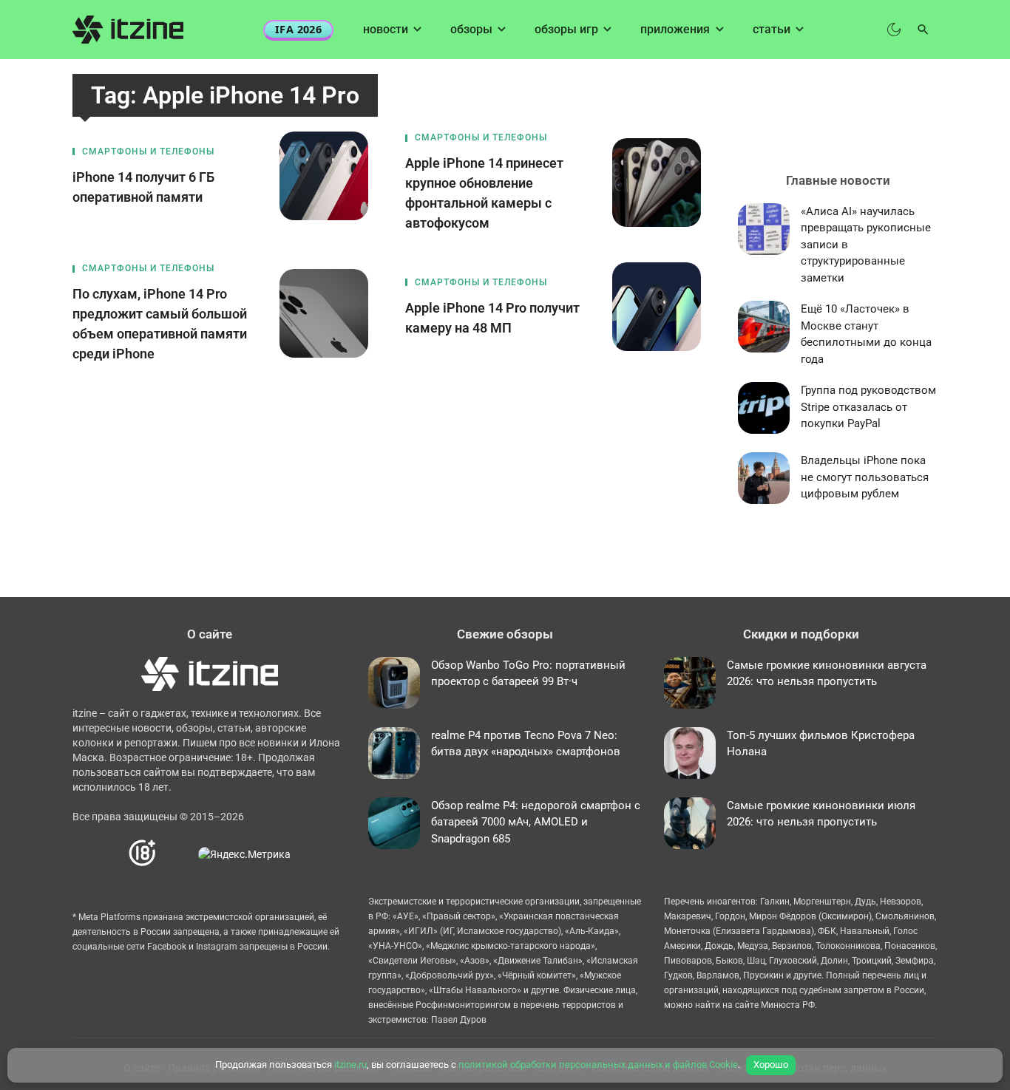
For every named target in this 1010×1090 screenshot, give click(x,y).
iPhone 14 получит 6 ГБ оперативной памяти (143, 187)
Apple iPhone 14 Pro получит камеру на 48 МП (492, 317)
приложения (675, 29)
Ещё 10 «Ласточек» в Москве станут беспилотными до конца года (866, 334)
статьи (771, 29)
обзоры (471, 29)
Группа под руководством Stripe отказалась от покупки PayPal (868, 407)
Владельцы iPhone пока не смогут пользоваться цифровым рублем (865, 477)
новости (385, 29)
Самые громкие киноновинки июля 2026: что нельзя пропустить (821, 814)
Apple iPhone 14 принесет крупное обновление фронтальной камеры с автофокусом (484, 193)
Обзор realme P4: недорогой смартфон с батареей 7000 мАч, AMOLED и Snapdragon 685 (535, 822)
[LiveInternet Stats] (177, 853)
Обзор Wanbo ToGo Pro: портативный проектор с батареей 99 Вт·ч (528, 673)
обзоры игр (566, 29)
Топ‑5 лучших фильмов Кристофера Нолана (821, 744)
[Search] (923, 29)
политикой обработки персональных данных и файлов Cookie (598, 1064)
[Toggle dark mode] (894, 29)
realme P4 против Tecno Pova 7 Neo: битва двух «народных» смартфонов (525, 744)
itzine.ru (350, 1064)
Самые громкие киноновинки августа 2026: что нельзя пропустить (826, 673)
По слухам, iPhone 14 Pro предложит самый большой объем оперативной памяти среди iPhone (159, 323)
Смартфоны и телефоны (148, 151)
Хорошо (770, 1064)
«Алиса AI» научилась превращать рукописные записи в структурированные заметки (866, 245)
